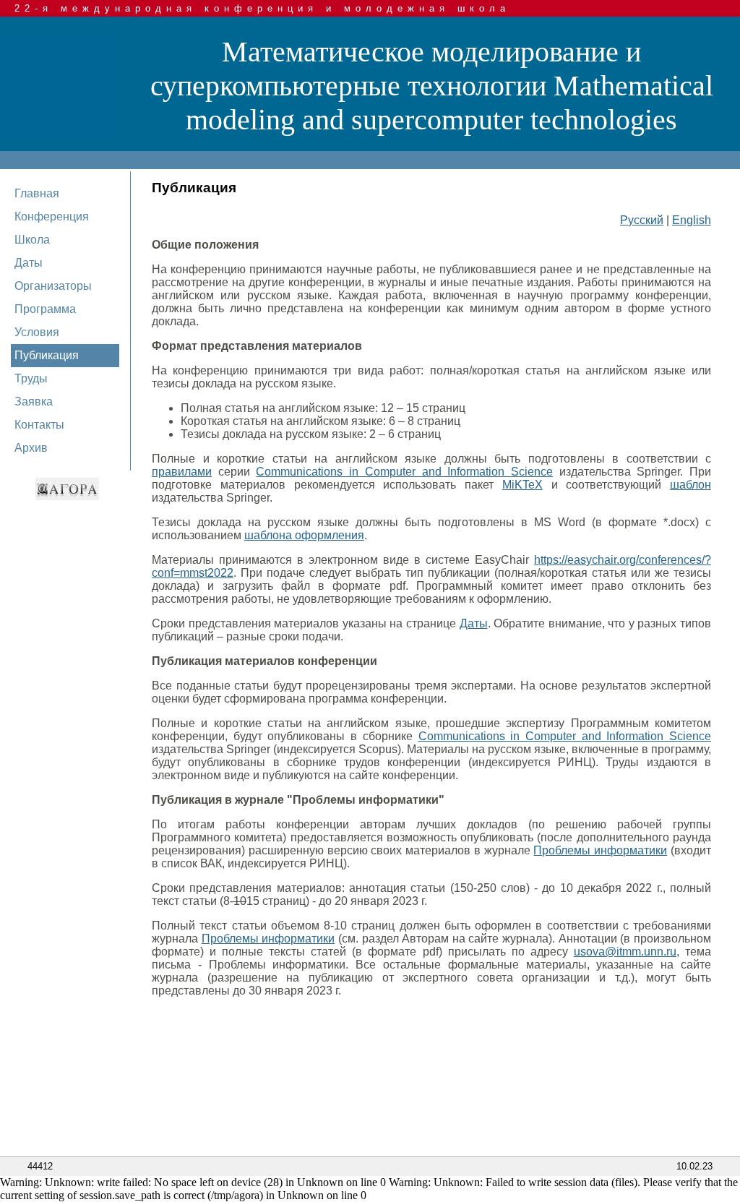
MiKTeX (522, 484)
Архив (31, 448)
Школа (32, 239)
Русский (641, 220)
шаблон (690, 484)
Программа (45, 309)
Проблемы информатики (600, 850)
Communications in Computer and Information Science (404, 471)
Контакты (39, 424)
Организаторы (53, 286)
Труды (31, 378)
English (691, 220)
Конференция (51, 216)
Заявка (33, 401)
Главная (36, 193)
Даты (28, 263)
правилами (182, 471)
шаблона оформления (304, 535)
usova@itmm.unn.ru (625, 951)
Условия (36, 332)
